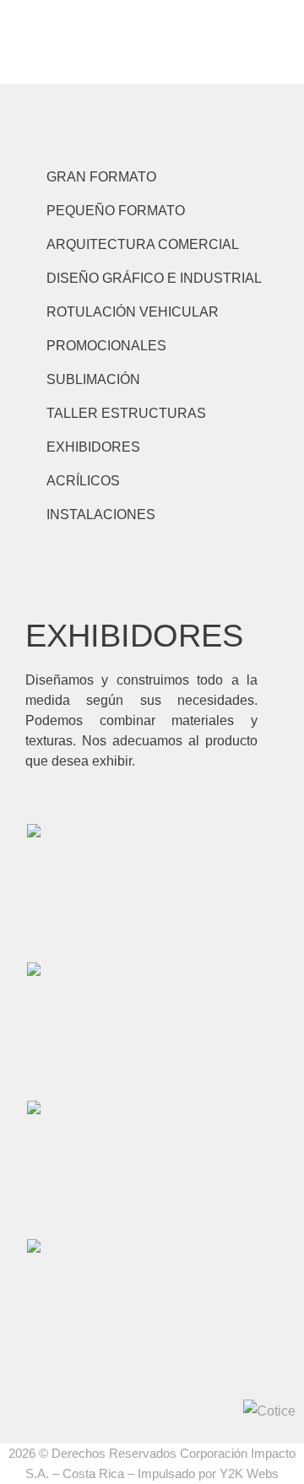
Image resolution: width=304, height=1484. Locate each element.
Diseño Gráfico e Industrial (154, 278)
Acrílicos (83, 481)
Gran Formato (101, 177)
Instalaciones (100, 514)
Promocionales (106, 346)
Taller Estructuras (126, 413)
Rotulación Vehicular (132, 312)
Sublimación (93, 379)
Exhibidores (93, 447)
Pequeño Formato (115, 210)
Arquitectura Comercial (142, 244)
